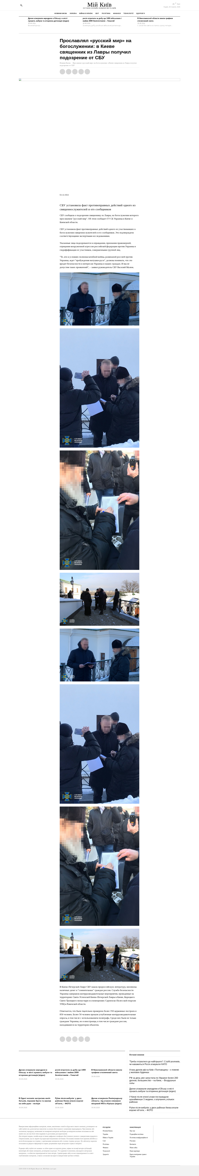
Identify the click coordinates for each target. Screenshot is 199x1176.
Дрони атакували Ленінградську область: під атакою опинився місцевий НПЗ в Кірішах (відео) (106, 1101)
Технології (106, 1151)
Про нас (132, 1131)
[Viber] (87, 71)
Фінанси (105, 1148)
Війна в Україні (108, 1138)
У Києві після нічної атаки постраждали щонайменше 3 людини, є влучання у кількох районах (151, 1099)
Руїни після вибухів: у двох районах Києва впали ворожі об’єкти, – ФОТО (69, 1101)
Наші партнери (135, 1151)
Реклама (132, 1141)
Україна (105, 1134)
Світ (104, 1141)
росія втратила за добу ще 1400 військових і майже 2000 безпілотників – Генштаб (70, 1072)
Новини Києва (65, 63)
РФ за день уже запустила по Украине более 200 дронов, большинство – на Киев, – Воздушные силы (153, 1080)
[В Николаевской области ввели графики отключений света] (132, 21)
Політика (106, 1144)
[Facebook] (62, 71)
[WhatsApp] (75, 71)
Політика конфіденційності (139, 1138)
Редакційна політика (136, 1134)
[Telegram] (81, 71)
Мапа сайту (133, 1148)
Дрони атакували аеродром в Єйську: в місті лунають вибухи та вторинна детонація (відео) (35, 1072)
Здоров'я (106, 1154)
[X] (68, 71)
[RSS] (157, 1132)
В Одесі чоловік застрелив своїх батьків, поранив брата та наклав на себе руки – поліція (35, 1101)
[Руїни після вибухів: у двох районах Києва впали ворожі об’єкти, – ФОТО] (72, 1089)
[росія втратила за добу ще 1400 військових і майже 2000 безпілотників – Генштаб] (77, 21)
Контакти (133, 1144)
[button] (21, 5)
